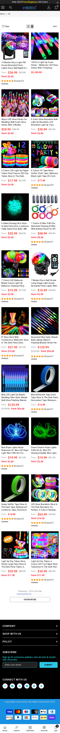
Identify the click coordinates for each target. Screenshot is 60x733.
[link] (16, 728)
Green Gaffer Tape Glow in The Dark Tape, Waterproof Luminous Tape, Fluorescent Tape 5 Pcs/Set (14, 507)
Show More (30, 599)
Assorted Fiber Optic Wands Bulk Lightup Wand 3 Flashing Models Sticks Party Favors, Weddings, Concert (44, 340)
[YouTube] (34, 686)
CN (9, 14)
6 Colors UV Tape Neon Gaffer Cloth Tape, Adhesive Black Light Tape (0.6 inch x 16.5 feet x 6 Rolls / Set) (44, 173)
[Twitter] (41, 686)
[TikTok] (26, 686)
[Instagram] (12, 686)
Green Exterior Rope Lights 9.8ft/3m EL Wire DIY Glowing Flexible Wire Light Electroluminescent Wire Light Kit (44, 450)
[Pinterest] (19, 686)
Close (58, 3)
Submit (48, 665)
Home (2, 14)
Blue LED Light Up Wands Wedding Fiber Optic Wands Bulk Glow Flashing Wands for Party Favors (14, 397)
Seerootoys (22, 701)
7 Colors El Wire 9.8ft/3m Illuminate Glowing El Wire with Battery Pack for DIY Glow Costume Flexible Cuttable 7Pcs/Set (43, 226)
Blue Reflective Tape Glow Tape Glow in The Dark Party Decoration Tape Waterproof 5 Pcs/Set (44, 397)
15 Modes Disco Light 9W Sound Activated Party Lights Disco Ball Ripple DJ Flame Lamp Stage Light (14, 65)
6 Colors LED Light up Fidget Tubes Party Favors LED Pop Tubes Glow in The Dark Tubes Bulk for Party (14, 173)
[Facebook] (5, 686)
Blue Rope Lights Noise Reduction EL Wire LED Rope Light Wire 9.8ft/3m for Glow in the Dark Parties (14, 450)
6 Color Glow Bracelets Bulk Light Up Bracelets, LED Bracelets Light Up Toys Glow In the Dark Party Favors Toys (44, 122)
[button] (28, 26)
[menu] (2, 7)
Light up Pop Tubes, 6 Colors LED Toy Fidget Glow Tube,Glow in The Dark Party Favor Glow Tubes (44, 564)
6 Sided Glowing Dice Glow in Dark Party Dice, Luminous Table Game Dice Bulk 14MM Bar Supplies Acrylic (15, 226)
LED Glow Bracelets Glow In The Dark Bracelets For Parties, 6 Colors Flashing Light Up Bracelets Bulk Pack (44, 507)
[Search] (10, 7)
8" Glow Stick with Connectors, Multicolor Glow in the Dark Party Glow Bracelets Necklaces (15, 340)
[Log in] (48, 7)
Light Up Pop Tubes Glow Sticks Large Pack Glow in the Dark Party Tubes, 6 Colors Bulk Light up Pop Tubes (13, 564)
